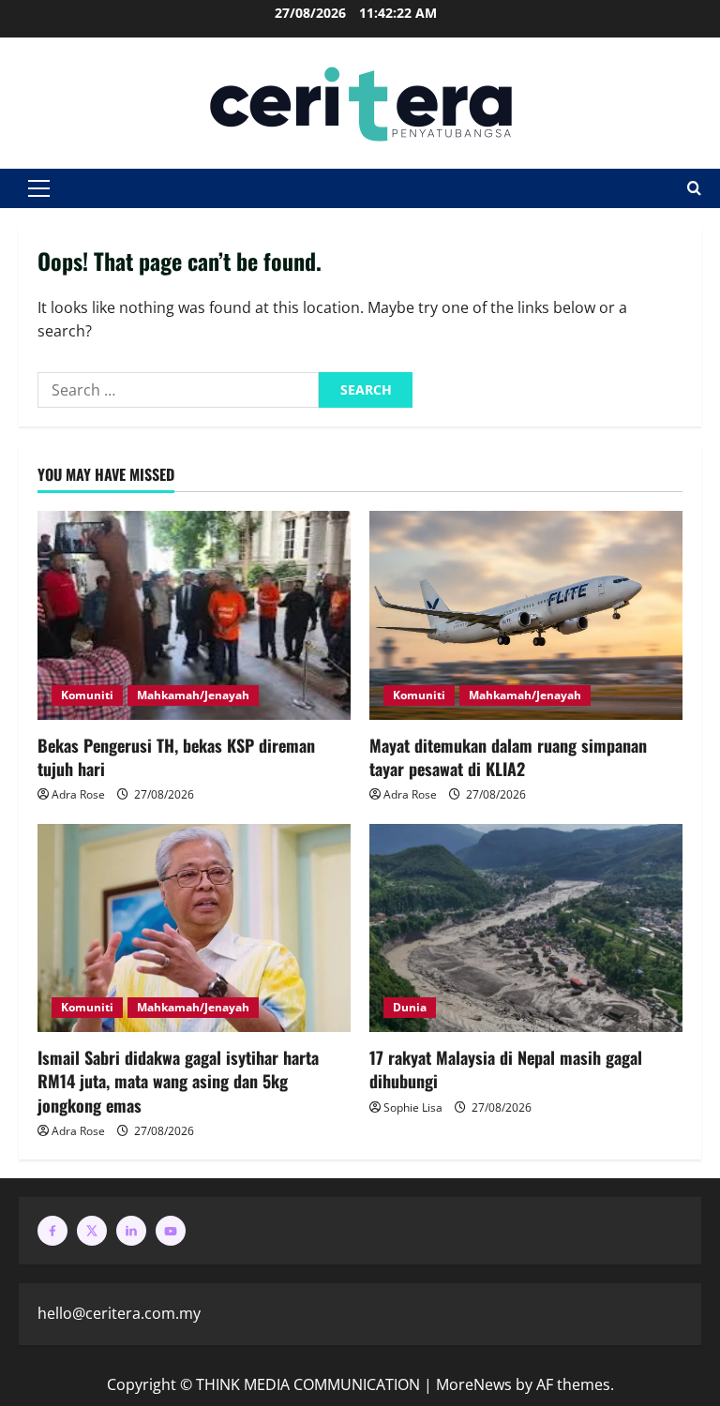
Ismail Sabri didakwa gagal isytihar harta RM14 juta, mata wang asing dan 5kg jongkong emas (178, 1080)
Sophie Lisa (412, 1107)
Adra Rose (78, 794)
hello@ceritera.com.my (119, 1313)
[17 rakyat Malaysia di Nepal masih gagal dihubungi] (525, 928)
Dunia (410, 1007)
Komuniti (87, 695)
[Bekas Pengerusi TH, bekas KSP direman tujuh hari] (194, 615)
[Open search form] (694, 188)
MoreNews (474, 1384)
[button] (39, 188)
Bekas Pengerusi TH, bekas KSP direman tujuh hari (176, 757)
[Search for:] (178, 390)
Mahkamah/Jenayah (193, 695)
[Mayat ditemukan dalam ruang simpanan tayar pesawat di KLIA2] (525, 615)
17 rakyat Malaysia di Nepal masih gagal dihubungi (505, 1069)
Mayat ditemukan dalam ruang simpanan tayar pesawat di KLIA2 (508, 757)
